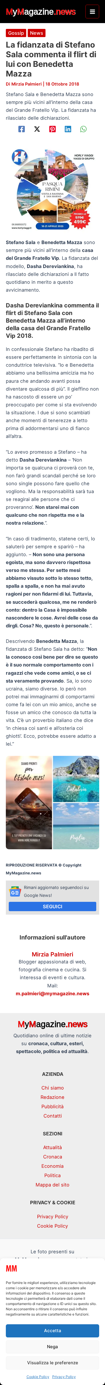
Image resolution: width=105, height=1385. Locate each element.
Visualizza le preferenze (52, 1362)
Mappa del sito (52, 1185)
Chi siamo (52, 1088)
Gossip (16, 33)
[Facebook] (22, 129)
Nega (52, 1346)
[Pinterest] (52, 129)
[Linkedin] (68, 129)
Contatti (52, 1116)
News (36, 33)
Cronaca (52, 1157)
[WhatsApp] (83, 129)
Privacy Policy (64, 1376)
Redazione (52, 1097)
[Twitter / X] (37, 129)
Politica (52, 1175)
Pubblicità (52, 1106)
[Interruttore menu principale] (92, 11)
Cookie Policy (38, 1376)
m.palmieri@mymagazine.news (52, 993)
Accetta (52, 1330)
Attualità (52, 1147)
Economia (52, 1166)
